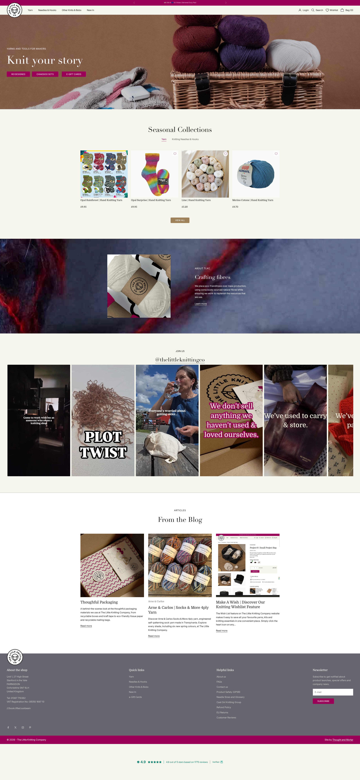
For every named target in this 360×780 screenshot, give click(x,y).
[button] (38, 420)
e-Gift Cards (135, 697)
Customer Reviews (226, 717)
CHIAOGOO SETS (45, 74)
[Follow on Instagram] (22, 727)
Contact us (222, 686)
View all (180, 220)
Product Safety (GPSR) (228, 692)
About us (221, 676)
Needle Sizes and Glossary (231, 697)
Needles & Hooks (47, 10)
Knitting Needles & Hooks (185, 139)
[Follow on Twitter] (15, 727)
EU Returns (222, 712)
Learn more (201, 303)
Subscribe (323, 701)
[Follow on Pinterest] (30, 727)
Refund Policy (224, 707)
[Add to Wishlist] (124, 153)
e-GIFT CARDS (73, 74)
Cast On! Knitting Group (229, 702)
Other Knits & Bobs (71, 10)
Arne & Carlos (156, 601)
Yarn (30, 10)
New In (90, 10)
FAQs (219, 681)
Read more (86, 625)
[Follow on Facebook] (8, 727)
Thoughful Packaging (99, 602)
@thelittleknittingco (180, 359)
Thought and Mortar (342, 739)
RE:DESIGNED (18, 74)
